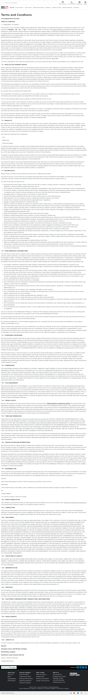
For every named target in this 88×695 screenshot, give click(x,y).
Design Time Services (42, 680)
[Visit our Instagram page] (86, 667)
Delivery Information (42, 678)
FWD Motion (12, 680)
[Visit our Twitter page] (83, 667)
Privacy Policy (33, 687)
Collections (76, 7)
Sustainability (12, 678)
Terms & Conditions (43, 687)
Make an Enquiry (41, 674)
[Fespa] (74, 676)
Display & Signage (25, 682)
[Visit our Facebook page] (78, 667)
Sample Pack (40, 676)
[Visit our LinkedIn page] (80, 667)
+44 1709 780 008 (58, 680)
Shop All (12, 7)
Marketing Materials (25, 680)
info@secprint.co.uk (7, 661)
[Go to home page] (4, 7)
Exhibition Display (56, 7)
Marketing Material (67, 7)
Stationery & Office (25, 676)
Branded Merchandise (38, 7)
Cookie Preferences (54, 687)
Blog (9, 676)
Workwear (48, 7)
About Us (10, 674)
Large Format (28, 7)
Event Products (19, 7)
